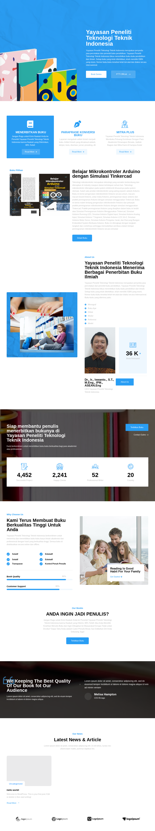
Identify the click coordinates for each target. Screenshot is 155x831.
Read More (29, 152)
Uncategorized (15, 784)
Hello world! (13, 790)
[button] (96, 74)
